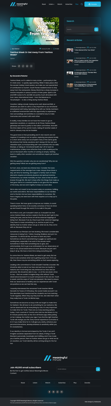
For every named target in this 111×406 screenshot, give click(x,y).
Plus (76, 4)
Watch (59, 4)
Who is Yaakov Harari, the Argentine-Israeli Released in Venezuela (86, 61)
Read (44, 4)
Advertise (68, 4)
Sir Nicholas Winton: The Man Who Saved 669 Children (85, 73)
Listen (51, 4)
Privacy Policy (39, 402)
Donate (94, 4)
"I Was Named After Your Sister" (84, 50)
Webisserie (97, 402)
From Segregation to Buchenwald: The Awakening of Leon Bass (85, 85)
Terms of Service (49, 402)
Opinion (12, 58)
